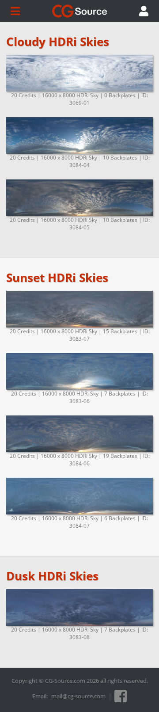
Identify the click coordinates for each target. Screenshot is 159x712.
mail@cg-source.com (78, 696)
